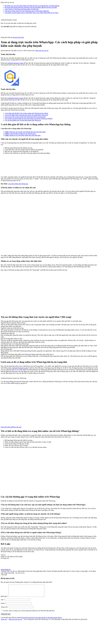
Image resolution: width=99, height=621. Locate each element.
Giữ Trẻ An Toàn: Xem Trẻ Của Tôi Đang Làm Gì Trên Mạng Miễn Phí (27, 11)
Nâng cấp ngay (17, 427)
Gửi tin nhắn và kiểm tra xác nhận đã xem (20, 133)
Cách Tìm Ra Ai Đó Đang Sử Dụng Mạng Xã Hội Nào (22, 9)
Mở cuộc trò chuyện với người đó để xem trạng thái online (25, 132)
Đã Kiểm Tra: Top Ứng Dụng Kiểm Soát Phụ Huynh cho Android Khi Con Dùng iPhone (32, 6)
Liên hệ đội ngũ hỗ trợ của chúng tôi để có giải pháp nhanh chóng (41, 617)
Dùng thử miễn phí (6, 427)
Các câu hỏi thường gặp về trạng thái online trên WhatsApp (23, 120)
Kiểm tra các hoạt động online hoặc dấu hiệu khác (23, 135)
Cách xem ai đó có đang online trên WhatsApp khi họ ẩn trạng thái (25, 117)
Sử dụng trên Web (18, 37)
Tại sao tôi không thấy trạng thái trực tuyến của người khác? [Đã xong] (26, 115)
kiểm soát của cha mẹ (41, 50)
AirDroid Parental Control (15, 63)
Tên (2, 600)
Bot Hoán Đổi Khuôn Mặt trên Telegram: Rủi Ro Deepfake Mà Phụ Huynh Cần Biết (31, 7)
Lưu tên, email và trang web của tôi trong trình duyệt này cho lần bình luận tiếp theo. (29, 610)
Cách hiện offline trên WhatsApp (18, 184)
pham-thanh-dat (5, 569)
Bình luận (4, 596)
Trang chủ (4, 619)
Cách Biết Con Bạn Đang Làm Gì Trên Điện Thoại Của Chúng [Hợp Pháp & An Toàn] (31, 13)
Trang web (4, 607)
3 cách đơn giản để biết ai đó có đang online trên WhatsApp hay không (26, 113)
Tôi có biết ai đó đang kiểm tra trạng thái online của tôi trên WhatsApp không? (29, 118)
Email (3, 603)
